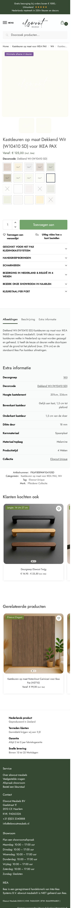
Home (6, 46)
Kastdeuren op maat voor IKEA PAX (29, 46)
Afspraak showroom (14, 783)
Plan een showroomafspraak (18, 840)
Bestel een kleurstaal (14, 787)
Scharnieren (11, 265)
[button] (63, 23)
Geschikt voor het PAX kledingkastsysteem (18, 248)
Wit (52, 46)
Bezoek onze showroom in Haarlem (27, 284)
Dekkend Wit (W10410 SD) (52, 386)
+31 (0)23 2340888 (14, 819)
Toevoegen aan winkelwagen (43, 226)
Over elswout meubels (15, 775)
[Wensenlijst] (59, 508)
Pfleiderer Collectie (37, 483)
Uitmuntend (35, 7)
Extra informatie (47, 319)
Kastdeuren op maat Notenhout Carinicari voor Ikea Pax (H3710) (33, 680)
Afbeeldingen (10, 319)
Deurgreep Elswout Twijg (33, 569)
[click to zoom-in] (35, 83)
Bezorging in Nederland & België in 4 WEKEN (28, 274)
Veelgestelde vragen (14, 779)
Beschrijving (28, 319)
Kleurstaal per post (16, 291)
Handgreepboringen (17, 258)
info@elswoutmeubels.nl (16, 823)
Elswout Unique (58, 459)
